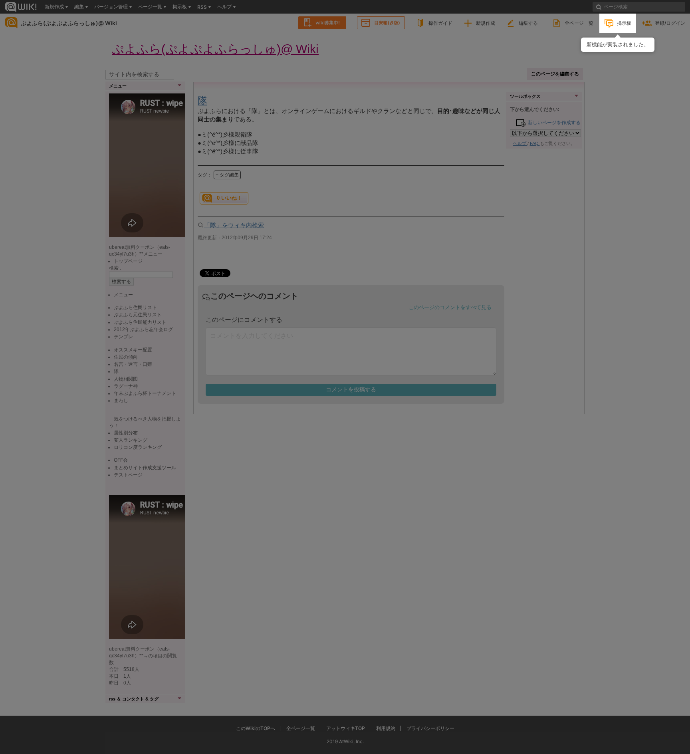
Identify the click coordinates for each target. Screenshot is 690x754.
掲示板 (624, 23)
